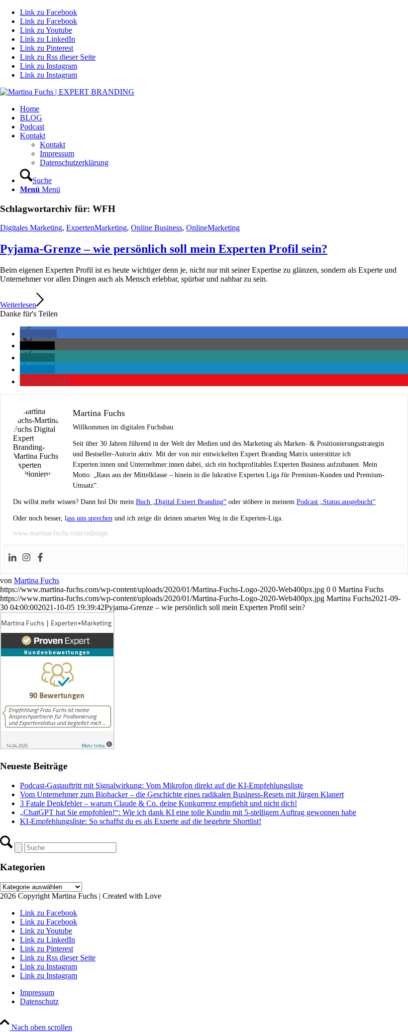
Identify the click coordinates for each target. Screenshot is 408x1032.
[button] (38, 333)
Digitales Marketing (31, 227)
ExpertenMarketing (96, 227)
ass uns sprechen (89, 518)
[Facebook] (40, 558)
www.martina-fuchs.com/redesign (60, 533)
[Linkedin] (12, 558)
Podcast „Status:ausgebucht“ (336, 502)
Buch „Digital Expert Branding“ (181, 502)
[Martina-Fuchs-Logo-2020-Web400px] (67, 92)
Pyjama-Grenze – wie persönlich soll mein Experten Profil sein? (163, 248)
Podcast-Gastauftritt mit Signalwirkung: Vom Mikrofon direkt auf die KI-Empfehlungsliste (161, 785)
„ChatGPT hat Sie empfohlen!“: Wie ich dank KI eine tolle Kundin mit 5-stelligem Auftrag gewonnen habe (188, 812)
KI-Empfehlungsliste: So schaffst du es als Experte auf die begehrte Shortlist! (140, 821)
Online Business (156, 227)
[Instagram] (26, 558)
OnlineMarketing (213, 227)
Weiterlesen (18, 305)
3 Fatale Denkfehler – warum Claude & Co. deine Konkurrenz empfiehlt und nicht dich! (158, 803)
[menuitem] (214, 108)
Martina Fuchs (36, 580)
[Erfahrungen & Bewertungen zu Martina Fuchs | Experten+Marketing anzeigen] (57, 746)
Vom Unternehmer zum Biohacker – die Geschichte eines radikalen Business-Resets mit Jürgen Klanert (182, 794)
